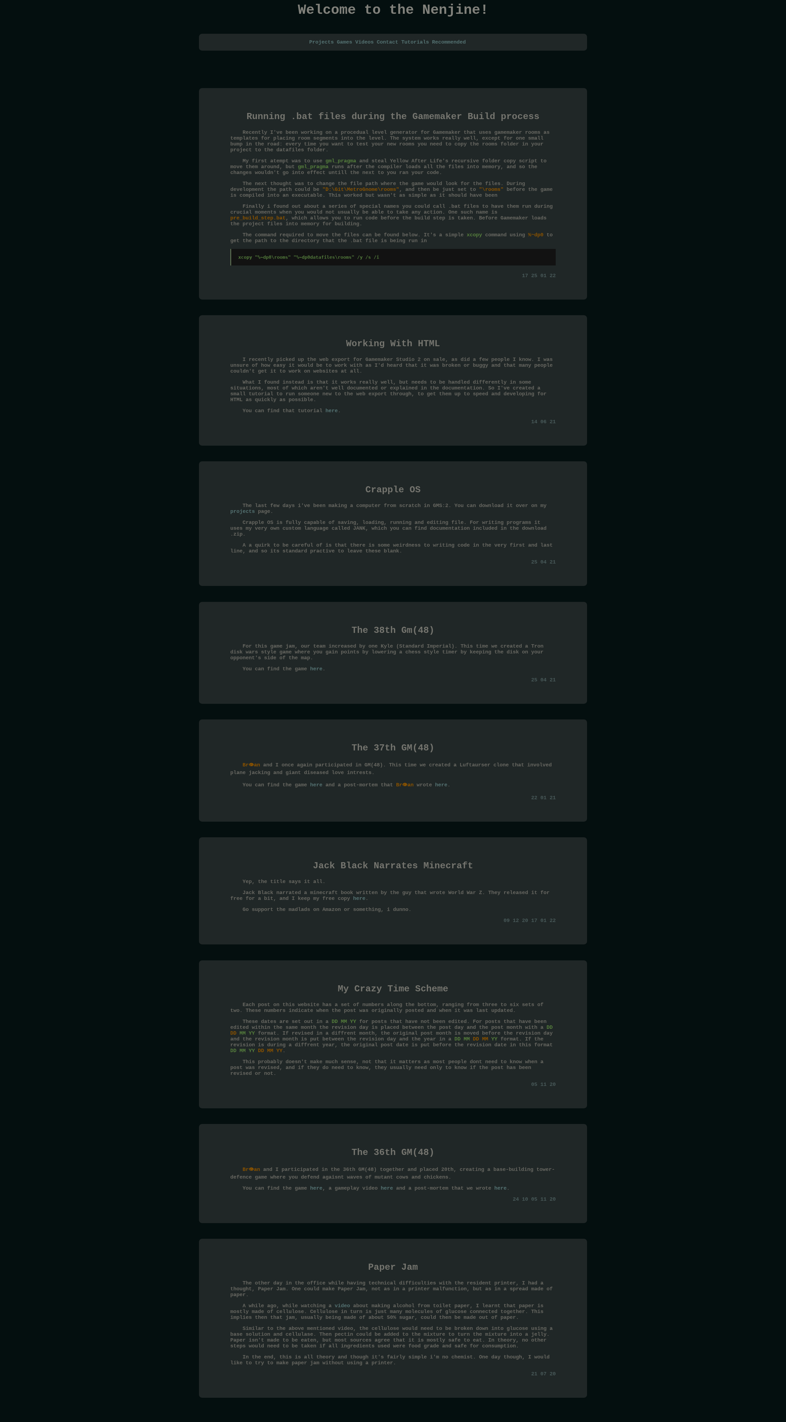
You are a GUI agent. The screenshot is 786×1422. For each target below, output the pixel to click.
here (331, 411)
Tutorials (415, 42)
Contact (387, 42)
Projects (321, 42)
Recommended (449, 42)
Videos (364, 42)
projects (242, 511)
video (342, 1306)
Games (344, 42)
